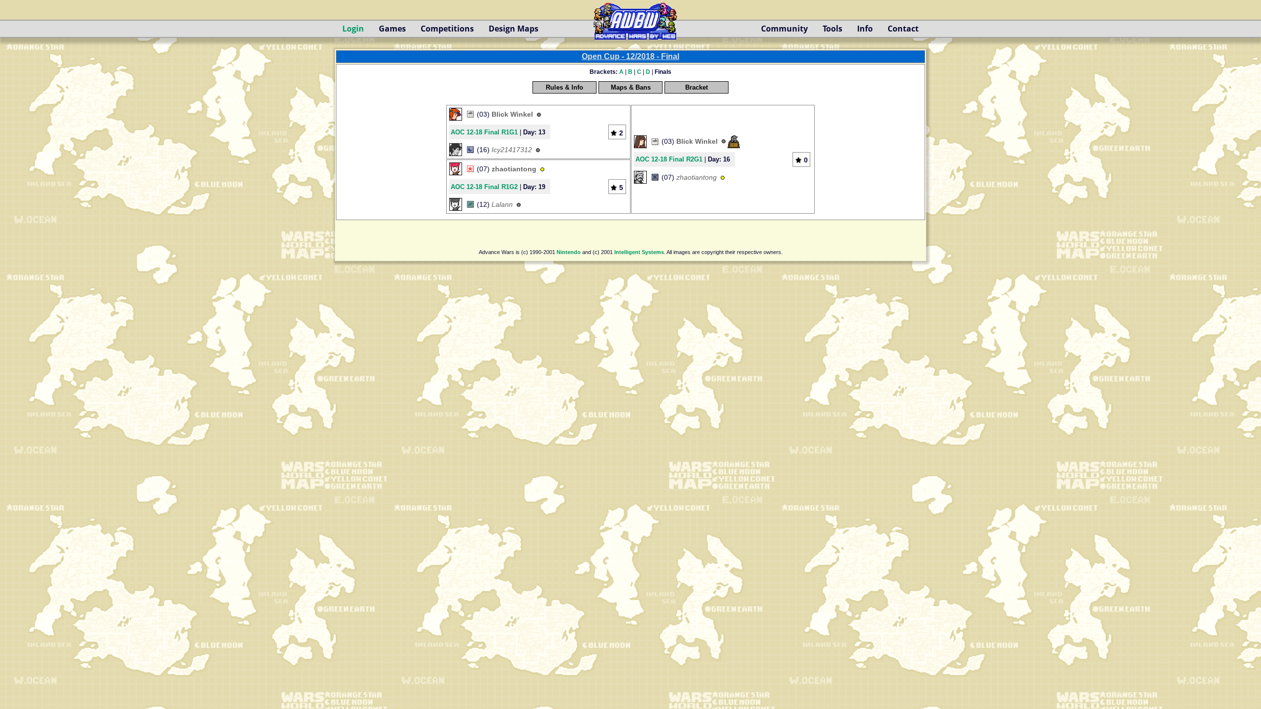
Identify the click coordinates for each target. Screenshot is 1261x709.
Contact (903, 28)
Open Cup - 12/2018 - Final (630, 56)
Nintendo (569, 252)
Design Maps (513, 28)
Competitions (447, 28)
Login (353, 28)
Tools (832, 28)
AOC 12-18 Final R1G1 (484, 132)
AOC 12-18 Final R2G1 (668, 159)
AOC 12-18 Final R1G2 (484, 187)
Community (784, 28)
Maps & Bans (631, 87)
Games (392, 28)
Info (865, 28)
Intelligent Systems (639, 252)
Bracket (696, 87)
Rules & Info (564, 87)
